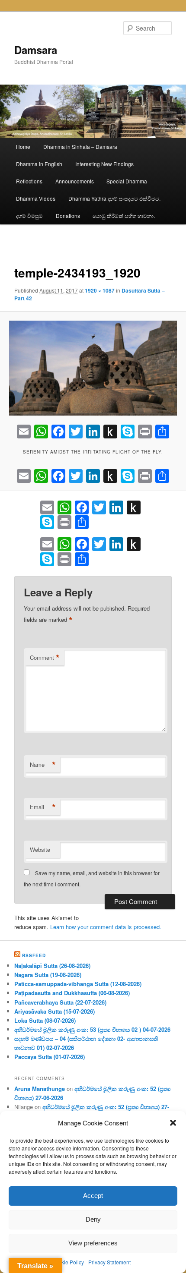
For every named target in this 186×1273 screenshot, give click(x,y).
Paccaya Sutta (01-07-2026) (49, 1056)
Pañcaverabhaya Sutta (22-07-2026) (60, 1002)
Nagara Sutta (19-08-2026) (47, 975)
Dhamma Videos (35, 198)
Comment (45, 658)
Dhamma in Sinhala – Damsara (80, 146)
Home (23, 146)
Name (43, 765)
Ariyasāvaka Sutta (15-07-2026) (54, 1011)
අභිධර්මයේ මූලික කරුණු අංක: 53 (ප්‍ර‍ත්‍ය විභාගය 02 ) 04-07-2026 (92, 1029)
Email (43, 807)
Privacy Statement (109, 1262)
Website (40, 849)
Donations (68, 215)
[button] (173, 1123)
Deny (93, 1219)
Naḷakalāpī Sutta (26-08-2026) (52, 965)
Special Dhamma (126, 181)
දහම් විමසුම (29, 215)
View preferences (93, 1243)
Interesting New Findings (104, 163)
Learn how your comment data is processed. (105, 927)
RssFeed (34, 955)
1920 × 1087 (100, 290)
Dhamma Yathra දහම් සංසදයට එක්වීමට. (114, 198)
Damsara (35, 49)
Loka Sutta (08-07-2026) (45, 1020)
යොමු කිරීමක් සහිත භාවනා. (124, 215)
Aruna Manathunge (39, 1088)
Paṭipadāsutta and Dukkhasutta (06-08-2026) (72, 993)
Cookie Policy (67, 1262)
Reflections (29, 181)
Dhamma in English (39, 163)
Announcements (74, 181)
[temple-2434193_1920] (92, 368)
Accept (93, 1195)
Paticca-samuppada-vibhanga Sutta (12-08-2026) (77, 984)
